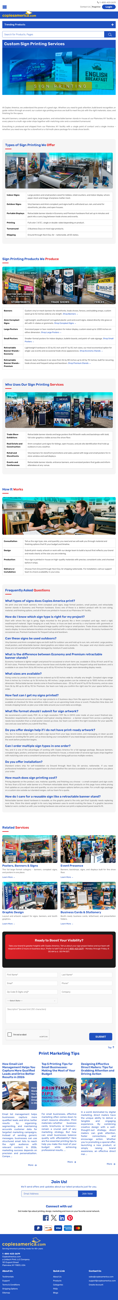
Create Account (96, 1285)
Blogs (55, 1293)
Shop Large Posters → (51, 332)
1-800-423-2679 (76, 948)
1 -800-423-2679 (11, 1254)
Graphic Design (13, 912)
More (31, 1165)
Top (110, 1047)
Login (109, 6)
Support (6, 1280)
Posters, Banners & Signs (20, 865)
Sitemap (6, 1293)
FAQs (55, 1289)
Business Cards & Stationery (81, 912)
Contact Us (85, 7)
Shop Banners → (70, 314)
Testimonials (8, 1276)
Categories (58, 1285)
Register (96, 7)
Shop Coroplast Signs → (65, 323)
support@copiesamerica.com (102, 1280)
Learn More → (8, 877)
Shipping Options (10, 1289)
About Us (57, 1276)
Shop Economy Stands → (91, 351)
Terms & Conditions (11, 1285)
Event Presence (72, 865)
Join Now (87, 1193)
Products (57, 1280)
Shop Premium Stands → (79, 363)
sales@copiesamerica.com (101, 1276)
